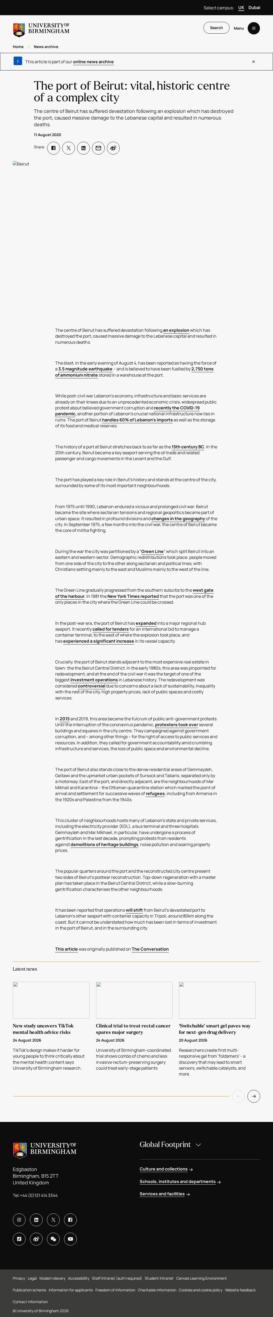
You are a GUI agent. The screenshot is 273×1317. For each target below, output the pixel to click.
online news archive (93, 62)
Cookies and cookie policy (200, 1289)
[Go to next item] (253, 1096)
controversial (91, 686)
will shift (134, 910)
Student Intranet (159, 1278)
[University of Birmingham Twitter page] (53, 1219)
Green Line (152, 551)
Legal (32, 1278)
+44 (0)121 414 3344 (39, 1195)
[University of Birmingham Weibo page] (36, 1239)
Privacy (19, 1278)
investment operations (94, 680)
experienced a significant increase (98, 641)
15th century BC (188, 447)
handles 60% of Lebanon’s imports (137, 420)
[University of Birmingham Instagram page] (19, 1219)
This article (66, 949)
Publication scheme (29, 1289)
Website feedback (240, 1289)
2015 (65, 719)
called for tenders (111, 629)
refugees (155, 793)
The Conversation (150, 949)
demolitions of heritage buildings (104, 844)
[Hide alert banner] (253, 61)
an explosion (176, 330)
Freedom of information (115, 1289)
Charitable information (157, 1289)
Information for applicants (71, 1289)
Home (18, 46)
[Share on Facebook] (53, 148)
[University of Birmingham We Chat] (53, 1239)
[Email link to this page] (98, 148)
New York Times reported (133, 596)
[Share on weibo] (113, 148)
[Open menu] (253, 28)
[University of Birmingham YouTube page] (70, 1239)
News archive (46, 46)
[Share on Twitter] (68, 148)
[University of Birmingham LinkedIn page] (36, 1219)
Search (216, 27)
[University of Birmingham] (41, 28)
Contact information (30, 1301)
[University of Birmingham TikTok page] (19, 1239)
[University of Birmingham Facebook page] (70, 1219)
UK (241, 7)
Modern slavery (52, 1278)
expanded (146, 623)
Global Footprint (165, 1145)
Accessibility (78, 1278)
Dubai (254, 7)
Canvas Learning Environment (201, 1278)
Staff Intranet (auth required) (117, 1278)
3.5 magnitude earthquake (85, 369)
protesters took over (176, 724)
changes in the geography (178, 518)
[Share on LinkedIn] (83, 148)
